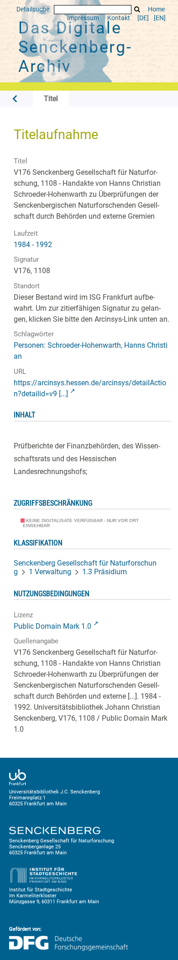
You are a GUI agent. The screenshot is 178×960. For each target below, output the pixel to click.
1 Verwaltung (50, 571)
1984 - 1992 (33, 244)
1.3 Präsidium (104, 571)
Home (156, 9)
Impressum (83, 18)
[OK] (137, 9)
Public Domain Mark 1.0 (52, 626)
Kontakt (118, 18)
